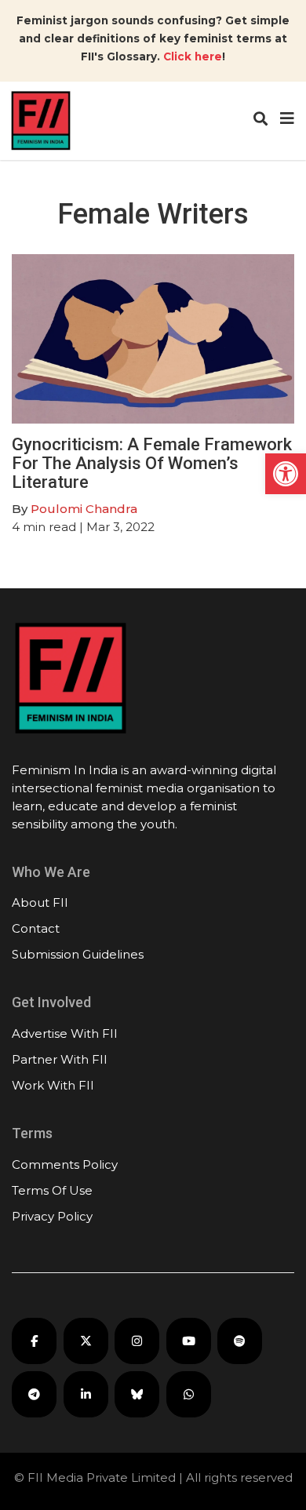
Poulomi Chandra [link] (84, 508)
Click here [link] (192, 56)
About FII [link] (40, 902)
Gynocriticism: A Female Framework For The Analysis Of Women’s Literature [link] (152, 463)
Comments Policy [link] (65, 1164)
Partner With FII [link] (59, 1059)
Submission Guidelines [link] (78, 954)
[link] (285, 473)
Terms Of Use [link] (52, 1190)
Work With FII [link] (53, 1085)
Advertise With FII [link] (65, 1033)
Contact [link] (36, 928)
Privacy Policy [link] (52, 1216)
